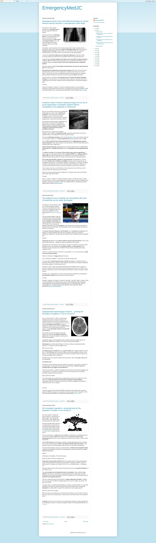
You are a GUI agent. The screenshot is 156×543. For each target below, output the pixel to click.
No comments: (62, 190)
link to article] (83, 90)
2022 (96, 50)
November (98, 31)
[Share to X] (69, 98)
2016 (96, 62)
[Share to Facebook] (71, 98)
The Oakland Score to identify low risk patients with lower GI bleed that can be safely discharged (64, 199)
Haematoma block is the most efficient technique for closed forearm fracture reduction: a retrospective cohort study (65, 22)
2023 (96, 48)
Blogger (84, 532)
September (98, 46)
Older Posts (85, 521)
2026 (96, 28)
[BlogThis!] (68, 98)
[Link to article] (77, 393)
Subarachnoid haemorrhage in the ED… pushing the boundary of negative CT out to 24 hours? (62, 313)
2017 (96, 60)
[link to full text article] (54, 286)
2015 (96, 63)
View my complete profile (98, 22)
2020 (96, 54)
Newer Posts (45, 521)
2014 (96, 65)
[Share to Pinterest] (72, 98)
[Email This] (66, 98)
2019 (96, 56)
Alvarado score (71, 137)
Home (65, 521)
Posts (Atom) (51, 523)
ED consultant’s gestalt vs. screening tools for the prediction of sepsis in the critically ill (61, 409)
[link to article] (58, 183)
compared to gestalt (47, 431)
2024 (96, 30)
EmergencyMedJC (62, 8)
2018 (96, 58)
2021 (96, 52)
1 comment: (61, 97)
